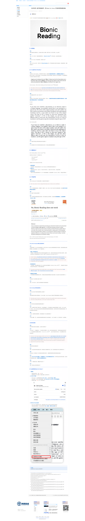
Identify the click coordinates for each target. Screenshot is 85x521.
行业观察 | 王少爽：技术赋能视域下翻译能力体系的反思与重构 (38, 495)
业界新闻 (20, 0)
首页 (17, 0)
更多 (56, 504)
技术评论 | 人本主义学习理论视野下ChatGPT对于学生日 (61, 495)
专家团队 (35, 508)
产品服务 (35, 507)
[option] (48, 11)
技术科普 (24, 0)
